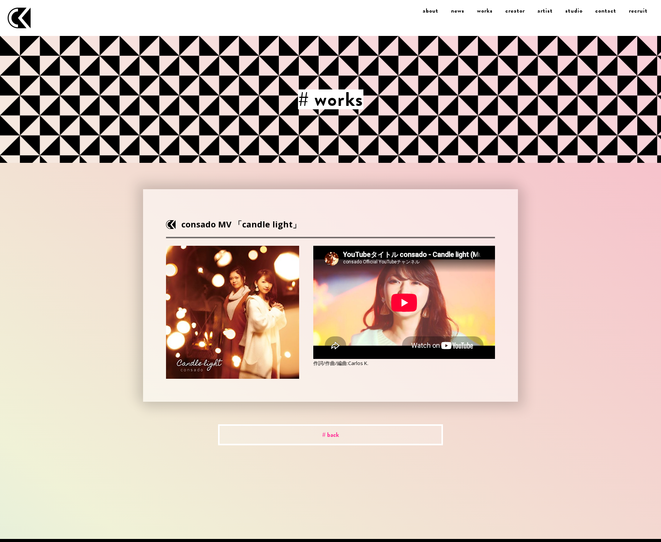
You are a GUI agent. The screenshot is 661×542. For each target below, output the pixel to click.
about (430, 11)
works (485, 11)
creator (515, 11)
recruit (638, 11)
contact (605, 11)
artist (545, 11)
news (457, 11)
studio (574, 11)
